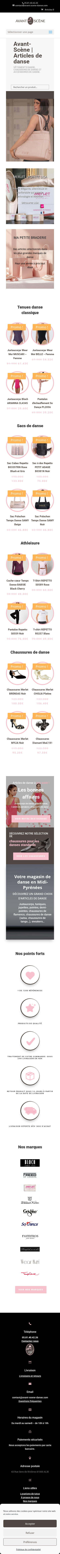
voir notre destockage (31, 819)
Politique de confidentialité (28, 1549)
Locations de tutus (30, 1493)
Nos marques (30, 1501)
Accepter (30, 1523)
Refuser (30, 1532)
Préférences (30, 1542)
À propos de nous (30, 1497)
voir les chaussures (30, 856)
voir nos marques (30, 1290)
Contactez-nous (30, 1341)
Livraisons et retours (30, 1376)
